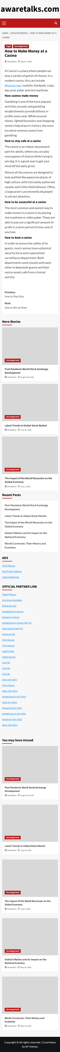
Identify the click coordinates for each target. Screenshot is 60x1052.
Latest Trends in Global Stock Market (26, 425)
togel (8, 46)
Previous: (14, 295)
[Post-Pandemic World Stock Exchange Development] (30, 346)
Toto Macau (8, 565)
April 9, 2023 (26, 61)
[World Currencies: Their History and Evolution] (30, 995)
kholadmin (12, 61)
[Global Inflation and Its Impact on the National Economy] (30, 936)
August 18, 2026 (27, 377)
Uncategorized (21, 46)
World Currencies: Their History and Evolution (25, 545)
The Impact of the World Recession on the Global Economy (28, 524)
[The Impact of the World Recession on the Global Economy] (30, 455)
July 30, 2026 (25, 430)
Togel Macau (9, 594)
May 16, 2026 (25, 1026)
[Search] (56, 23)
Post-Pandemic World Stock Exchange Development (26, 507)
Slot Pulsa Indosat (12, 571)
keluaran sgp (13, 85)
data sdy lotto (9, 724)
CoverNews (49, 1042)
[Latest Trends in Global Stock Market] (30, 402)
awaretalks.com (30, 9)
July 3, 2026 (25, 486)
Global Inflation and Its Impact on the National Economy (26, 534)
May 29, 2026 (25, 967)
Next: (16, 306)
